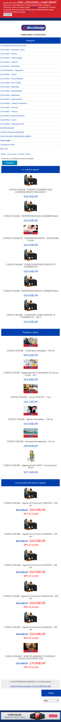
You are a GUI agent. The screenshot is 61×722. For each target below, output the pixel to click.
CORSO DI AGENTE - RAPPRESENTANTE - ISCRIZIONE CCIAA (31, 239)
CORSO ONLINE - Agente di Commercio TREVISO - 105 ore (30, 504)
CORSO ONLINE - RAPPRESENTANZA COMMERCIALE (30, 216)
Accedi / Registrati (49, 2)
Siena (28, 154)
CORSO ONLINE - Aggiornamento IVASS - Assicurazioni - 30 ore (31, 466)
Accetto (8, 15)
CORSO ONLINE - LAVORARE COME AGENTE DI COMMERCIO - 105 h (30, 316)
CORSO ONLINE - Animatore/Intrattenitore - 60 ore (30, 441)
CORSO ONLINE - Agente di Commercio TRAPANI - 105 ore (30, 535)
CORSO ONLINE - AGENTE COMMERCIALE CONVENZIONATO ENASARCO (30, 191)
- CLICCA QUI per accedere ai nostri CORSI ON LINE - (30, 686)
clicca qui (34, 7)
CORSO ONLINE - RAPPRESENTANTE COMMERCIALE (30, 291)
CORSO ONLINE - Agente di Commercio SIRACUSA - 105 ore (30, 597)
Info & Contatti (32, 2)
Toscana (21, 154)
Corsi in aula (12, 154)
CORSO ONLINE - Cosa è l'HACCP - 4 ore (30, 397)
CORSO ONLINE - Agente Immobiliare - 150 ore (30, 419)
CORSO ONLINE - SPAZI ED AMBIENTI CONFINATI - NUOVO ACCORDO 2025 (30, 657)
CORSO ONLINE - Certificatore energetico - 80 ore (30, 351)
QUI (27, 12)
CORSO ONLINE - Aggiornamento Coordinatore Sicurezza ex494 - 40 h (30, 374)
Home (20, 2)
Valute (51, 693)
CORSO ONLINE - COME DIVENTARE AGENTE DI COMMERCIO (30, 265)
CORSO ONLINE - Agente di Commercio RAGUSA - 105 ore (30, 628)
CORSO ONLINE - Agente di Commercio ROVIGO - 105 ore (30, 566)
